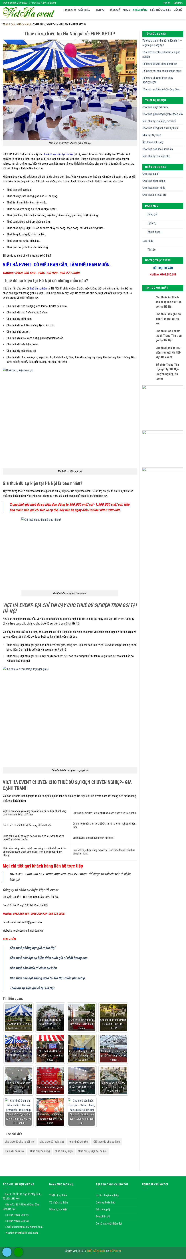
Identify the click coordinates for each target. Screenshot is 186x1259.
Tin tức (151, 249)
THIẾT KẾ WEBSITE (96, 1250)
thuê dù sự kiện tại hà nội (92, 1151)
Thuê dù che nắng (40, 1151)
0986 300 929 (22, 1215)
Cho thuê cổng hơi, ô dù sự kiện (160, 128)
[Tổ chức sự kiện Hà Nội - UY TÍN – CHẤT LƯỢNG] (28, 12)
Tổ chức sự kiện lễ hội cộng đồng (161, 89)
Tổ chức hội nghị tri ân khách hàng (161, 71)
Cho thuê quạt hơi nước (155, 107)
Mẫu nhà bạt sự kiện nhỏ (156, 156)
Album (126, 9)
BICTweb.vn (116, 1250)
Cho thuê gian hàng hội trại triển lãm (162, 114)
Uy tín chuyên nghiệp (107, 1195)
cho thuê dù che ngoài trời (19, 1141)
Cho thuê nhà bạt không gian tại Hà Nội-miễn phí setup (47, 978)
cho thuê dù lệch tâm (52, 1141)
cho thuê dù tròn (78, 1141)
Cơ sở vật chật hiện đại (109, 1223)
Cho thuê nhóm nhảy (153, 187)
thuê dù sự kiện (38, 288)
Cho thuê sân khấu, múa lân (157, 149)
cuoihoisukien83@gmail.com (27, 1227)
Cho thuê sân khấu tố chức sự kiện (33, 968)
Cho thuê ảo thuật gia (154, 195)
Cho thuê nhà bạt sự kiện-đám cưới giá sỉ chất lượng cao (48, 958)
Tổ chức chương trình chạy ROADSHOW (157, 80)
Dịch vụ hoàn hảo (105, 1202)
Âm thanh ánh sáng (152, 142)
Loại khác (147, 240)
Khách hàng (140, 9)
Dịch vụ (100, 9)
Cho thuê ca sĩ (150, 174)
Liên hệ (166, 2)
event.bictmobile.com (26, 1232)
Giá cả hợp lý (103, 1209)
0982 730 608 (22, 1221)
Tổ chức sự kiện (58, 1202)
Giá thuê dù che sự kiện (107, 1141)
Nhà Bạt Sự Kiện (151, 135)
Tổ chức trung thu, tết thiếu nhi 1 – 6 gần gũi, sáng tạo (162, 43)
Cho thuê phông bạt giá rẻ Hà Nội (32, 948)
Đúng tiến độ (103, 1216)
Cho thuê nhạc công (153, 181)
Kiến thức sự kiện (160, 9)
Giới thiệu (178, 2)
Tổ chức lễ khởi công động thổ (159, 64)
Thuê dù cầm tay (14, 1151)
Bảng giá (115, 9)
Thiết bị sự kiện (58, 1195)
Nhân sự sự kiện (58, 1209)
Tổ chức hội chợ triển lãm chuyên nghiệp (161, 54)
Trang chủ (69, 9)
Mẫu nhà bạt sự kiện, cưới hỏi (159, 121)
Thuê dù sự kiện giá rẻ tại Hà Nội (32, 988)
